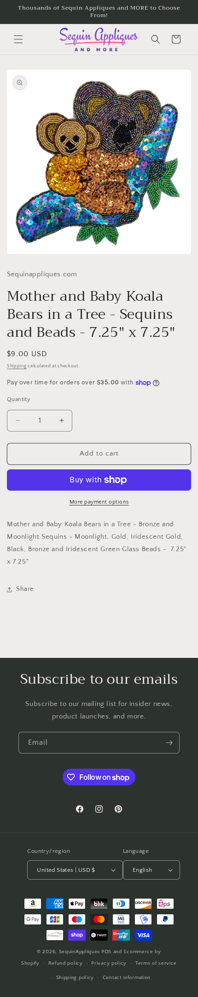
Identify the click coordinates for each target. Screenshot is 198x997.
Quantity (18, 399)
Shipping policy (75, 977)
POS (106, 951)
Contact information (127, 977)
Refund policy (65, 963)
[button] (18, 39)
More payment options (99, 502)
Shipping (17, 366)
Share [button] (25, 589)
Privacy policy (109, 963)
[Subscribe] (169, 743)
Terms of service (156, 963)
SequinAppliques (79, 951)
